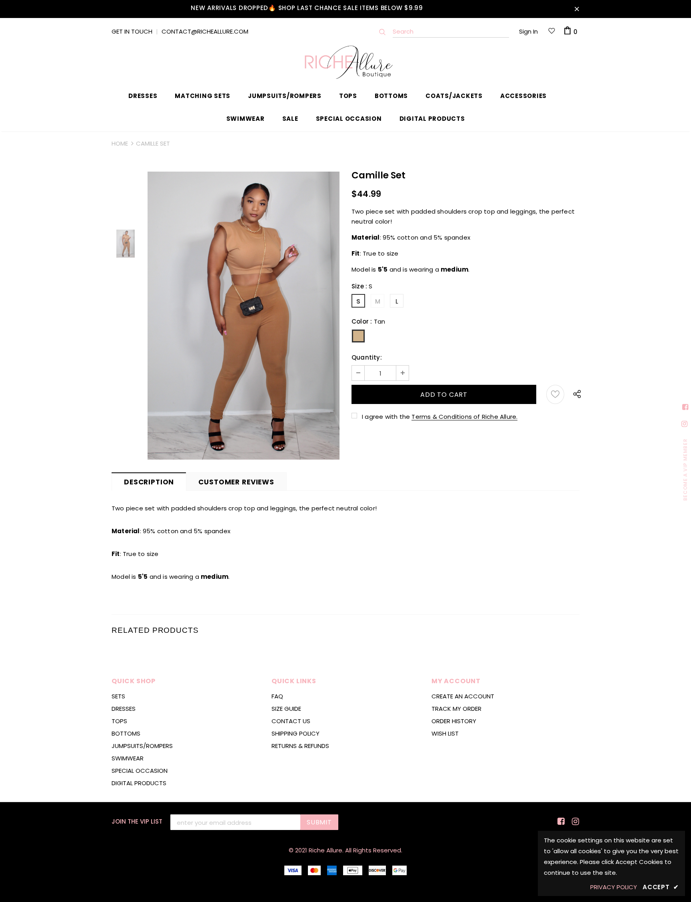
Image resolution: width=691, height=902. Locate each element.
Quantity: (366, 357)
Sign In (528, 31)
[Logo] (346, 62)
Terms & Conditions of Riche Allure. (464, 416)
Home (120, 143)
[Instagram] (574, 822)
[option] (244, 316)
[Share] (575, 394)
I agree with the (386, 416)
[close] (577, 9)
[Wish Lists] (555, 394)
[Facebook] (560, 822)
